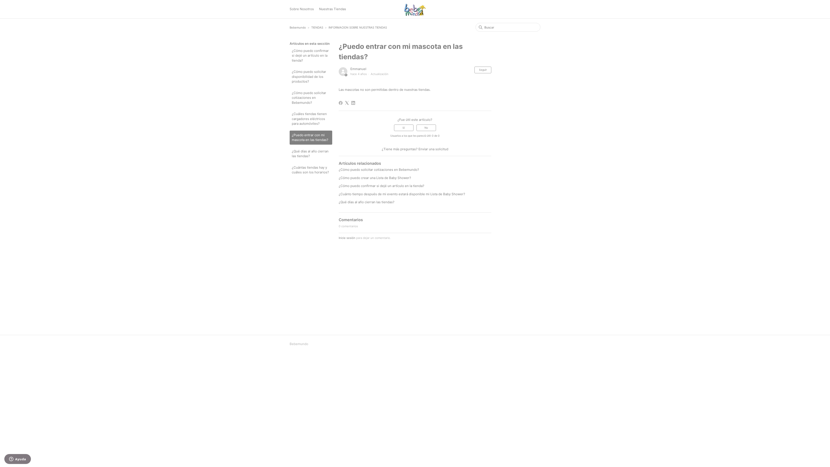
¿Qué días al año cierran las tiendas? (310, 153)
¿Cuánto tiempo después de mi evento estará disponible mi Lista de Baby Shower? (402, 194)
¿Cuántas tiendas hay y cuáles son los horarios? (310, 169)
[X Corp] (347, 103)
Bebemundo (298, 27)
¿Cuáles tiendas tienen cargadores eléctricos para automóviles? (309, 119)
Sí (403, 127)
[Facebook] (341, 103)
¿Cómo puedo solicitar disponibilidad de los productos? (309, 76)
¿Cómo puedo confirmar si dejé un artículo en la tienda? (310, 55)
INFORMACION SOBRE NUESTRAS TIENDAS (358, 27)
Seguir (483, 69)
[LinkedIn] (353, 103)
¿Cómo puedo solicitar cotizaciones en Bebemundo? (309, 98)
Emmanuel (358, 69)
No (426, 127)
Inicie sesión (347, 238)
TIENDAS (317, 27)
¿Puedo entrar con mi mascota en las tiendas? (310, 137)
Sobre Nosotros (302, 9)
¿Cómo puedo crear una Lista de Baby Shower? (375, 178)
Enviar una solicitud (433, 149)
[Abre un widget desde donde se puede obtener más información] (17, 459)
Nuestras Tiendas (332, 9)
